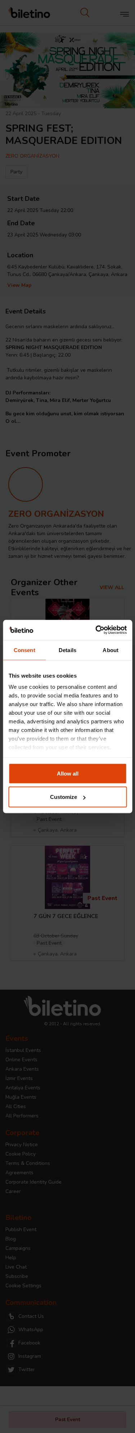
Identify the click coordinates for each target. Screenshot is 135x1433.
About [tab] (110, 650)
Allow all (67, 773)
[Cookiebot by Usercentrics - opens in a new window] (96, 630)
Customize (63, 797)
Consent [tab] (24, 650)
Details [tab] (67, 650)
